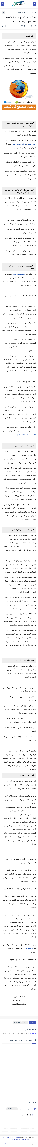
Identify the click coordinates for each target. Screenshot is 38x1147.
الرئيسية (31, 13)
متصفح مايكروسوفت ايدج (26, 435)
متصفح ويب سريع (18, 274)
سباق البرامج (32, 1033)
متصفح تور (29, 949)
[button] (32, 1144)
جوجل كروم (32, 144)
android (20, 13)
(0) (3, 26)
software (17, 1022)
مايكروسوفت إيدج (19, 144)
